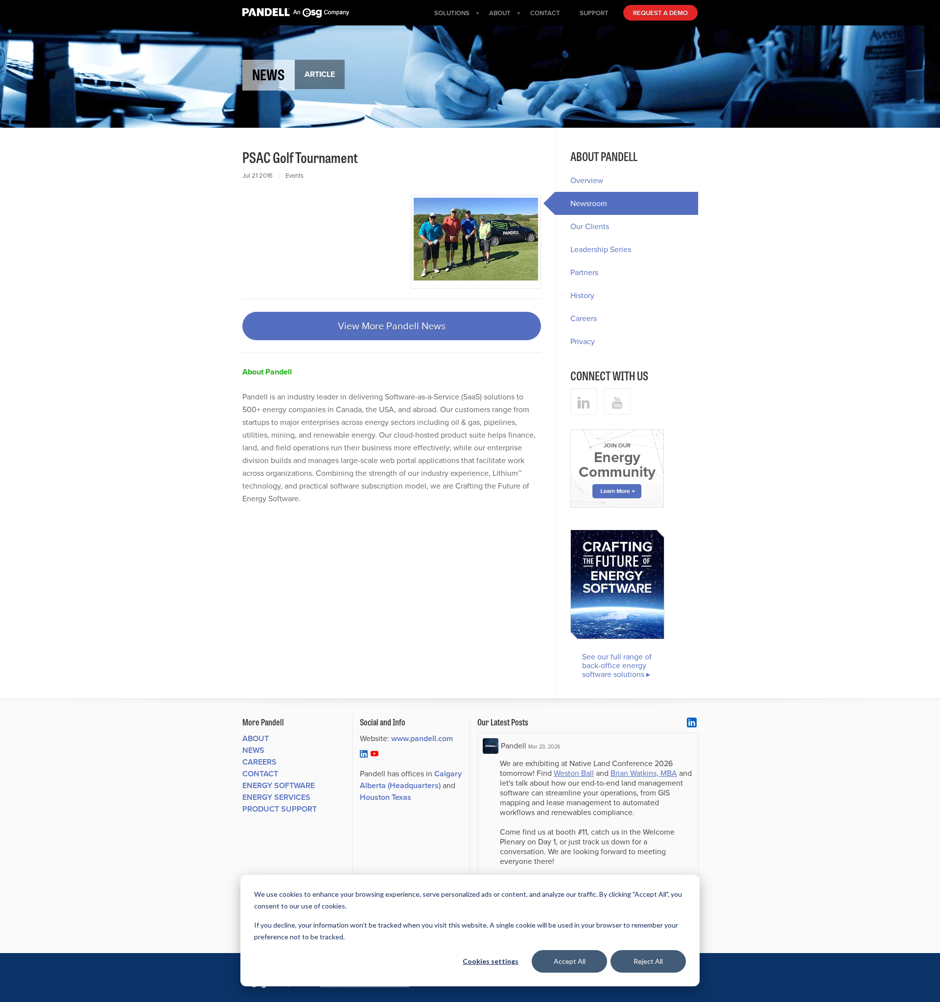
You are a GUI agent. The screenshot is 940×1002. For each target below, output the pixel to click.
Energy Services (276, 797)
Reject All (648, 961)
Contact (260, 773)
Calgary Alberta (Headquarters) (411, 779)
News (253, 750)
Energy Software (278, 785)
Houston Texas (385, 797)
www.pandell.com (422, 738)
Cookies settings (490, 961)
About (255, 738)
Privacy (582, 341)
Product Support (279, 809)
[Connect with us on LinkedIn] (583, 401)
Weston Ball (574, 773)
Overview (586, 180)
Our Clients (589, 226)
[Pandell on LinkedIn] (364, 753)
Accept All (570, 961)
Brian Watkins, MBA (644, 773)
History (582, 295)
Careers (583, 318)
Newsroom (588, 203)
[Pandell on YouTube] (374, 753)
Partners (584, 272)
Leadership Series (600, 249)
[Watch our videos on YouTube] (617, 401)
